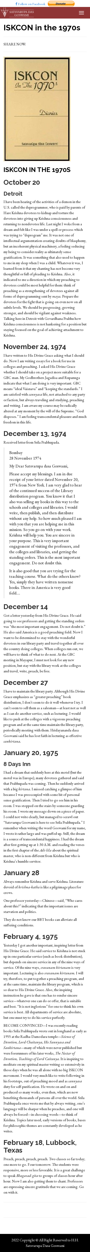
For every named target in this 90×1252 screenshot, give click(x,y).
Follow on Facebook (31, 4)
